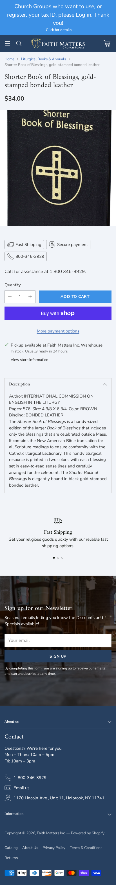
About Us (30, 847)
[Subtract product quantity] (10, 297)
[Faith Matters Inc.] (58, 43)
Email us (21, 788)
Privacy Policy (54, 847)
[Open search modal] (18, 43)
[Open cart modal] (107, 43)
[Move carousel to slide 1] (54, 558)
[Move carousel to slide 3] (62, 558)
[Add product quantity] (30, 297)
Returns (11, 857)
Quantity (13, 285)
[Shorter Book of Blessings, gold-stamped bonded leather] (58, 168)
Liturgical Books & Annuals (43, 59)
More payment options (58, 331)
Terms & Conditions (86, 847)
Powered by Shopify (87, 833)
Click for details (59, 30)
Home (9, 59)
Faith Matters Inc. (51, 833)
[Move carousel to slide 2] (58, 558)
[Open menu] (7, 43)
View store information (29, 359)
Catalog (11, 847)
